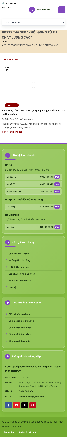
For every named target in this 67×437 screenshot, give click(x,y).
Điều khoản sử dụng (19, 314)
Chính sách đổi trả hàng (21, 320)
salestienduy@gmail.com (31, 396)
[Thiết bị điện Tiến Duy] (9, 9)
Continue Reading (12, 132)
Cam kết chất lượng (19, 253)
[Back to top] (64, 434)
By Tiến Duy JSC (10, 119)
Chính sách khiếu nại (20, 327)
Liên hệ (12, 287)
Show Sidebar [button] (11, 59)
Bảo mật (32, 432)
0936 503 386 (26, 391)
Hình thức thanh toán (20, 280)
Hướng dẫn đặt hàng (19, 260)
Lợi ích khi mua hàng (19, 267)
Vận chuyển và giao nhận (22, 273)
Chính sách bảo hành (20, 334)
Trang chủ (9, 432)
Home (5, 41)
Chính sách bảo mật (19, 341)
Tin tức (12, 105)
